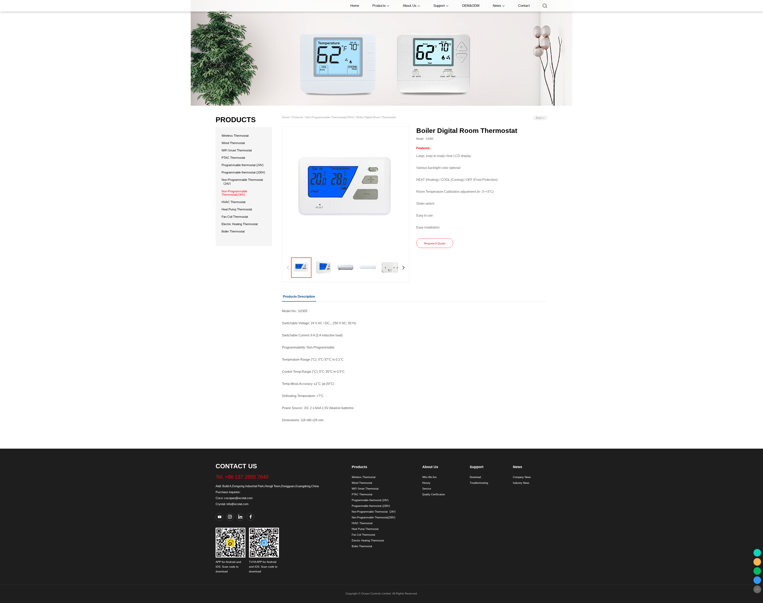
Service (426, 488)
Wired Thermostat (233, 143)
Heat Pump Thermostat (237, 209)
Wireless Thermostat (235, 135)
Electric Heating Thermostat (240, 224)
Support (439, 6)
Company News (522, 477)
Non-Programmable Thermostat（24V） (374, 511)
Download (475, 477)
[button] (404, 267)
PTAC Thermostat (233, 157)
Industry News (521, 482)
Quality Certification (433, 494)
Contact (524, 6)
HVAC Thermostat (233, 202)
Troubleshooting (479, 482)
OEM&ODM (470, 6)
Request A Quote (434, 243)
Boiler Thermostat (233, 231)
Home (354, 6)
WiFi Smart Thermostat (237, 150)
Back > (540, 117)
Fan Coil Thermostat (235, 216)
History (426, 482)
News (497, 6)
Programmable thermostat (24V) (242, 165)
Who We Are (429, 477)
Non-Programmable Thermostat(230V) (234, 193)
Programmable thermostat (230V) (243, 172)
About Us (410, 6)
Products (379, 6)
